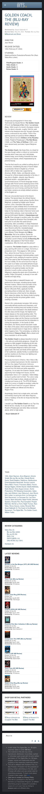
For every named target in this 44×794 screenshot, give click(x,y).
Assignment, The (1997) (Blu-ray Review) (18, 639)
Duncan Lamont (29, 482)
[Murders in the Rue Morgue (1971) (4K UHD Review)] (7, 560)
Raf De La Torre (17, 504)
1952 (6, 476)
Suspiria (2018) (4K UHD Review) (15, 609)
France (16, 484)
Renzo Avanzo (14, 506)
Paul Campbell (26, 502)
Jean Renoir (34, 493)
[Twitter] (35, 741)
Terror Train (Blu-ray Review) (14, 579)
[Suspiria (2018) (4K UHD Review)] (7, 605)
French (34, 484)
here (28, 775)
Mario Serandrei (16, 499)
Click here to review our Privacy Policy (21, 777)
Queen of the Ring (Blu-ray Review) (16, 683)
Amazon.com (12, 788)
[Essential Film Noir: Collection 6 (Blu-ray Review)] (7, 619)
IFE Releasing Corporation (23, 491)
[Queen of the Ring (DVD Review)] (7, 589)
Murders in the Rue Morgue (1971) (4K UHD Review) (22, 564)
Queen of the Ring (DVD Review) (15, 595)
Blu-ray (12, 478)
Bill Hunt (28, 750)
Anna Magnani (25, 476)
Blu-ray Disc (20, 478)
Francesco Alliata (25, 484)
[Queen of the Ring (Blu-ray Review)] (7, 678)
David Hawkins (15, 480)
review (22, 506)
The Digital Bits (18, 510)
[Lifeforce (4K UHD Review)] (7, 649)
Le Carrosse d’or (22, 497)
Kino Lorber (9, 495)
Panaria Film (15, 502)
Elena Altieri (9, 484)
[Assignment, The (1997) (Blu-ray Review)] (7, 634)
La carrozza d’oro (19, 495)
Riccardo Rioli (30, 506)
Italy (6, 493)
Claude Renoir (29, 478)
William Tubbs (9, 512)
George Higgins (10, 487)
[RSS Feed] (38, 741)
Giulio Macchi (9, 489)
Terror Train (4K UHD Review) (14, 668)
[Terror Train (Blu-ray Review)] (7, 574)
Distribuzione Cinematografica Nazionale (21, 481)
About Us (9, 736)
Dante (7, 480)
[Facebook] (32, 741)
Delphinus (24, 480)
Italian (34, 491)
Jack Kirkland (12, 493)
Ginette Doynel (21, 487)
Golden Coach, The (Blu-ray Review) (18, 19)
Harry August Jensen (22, 489)
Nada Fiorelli (26, 499)
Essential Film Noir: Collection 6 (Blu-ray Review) (21, 624)
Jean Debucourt (23, 493)
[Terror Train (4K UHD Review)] (7, 663)
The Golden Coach (30, 510)
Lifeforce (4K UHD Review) (13, 653)
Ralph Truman (28, 504)
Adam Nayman (14, 476)
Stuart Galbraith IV (11, 508)
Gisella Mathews (32, 487)
